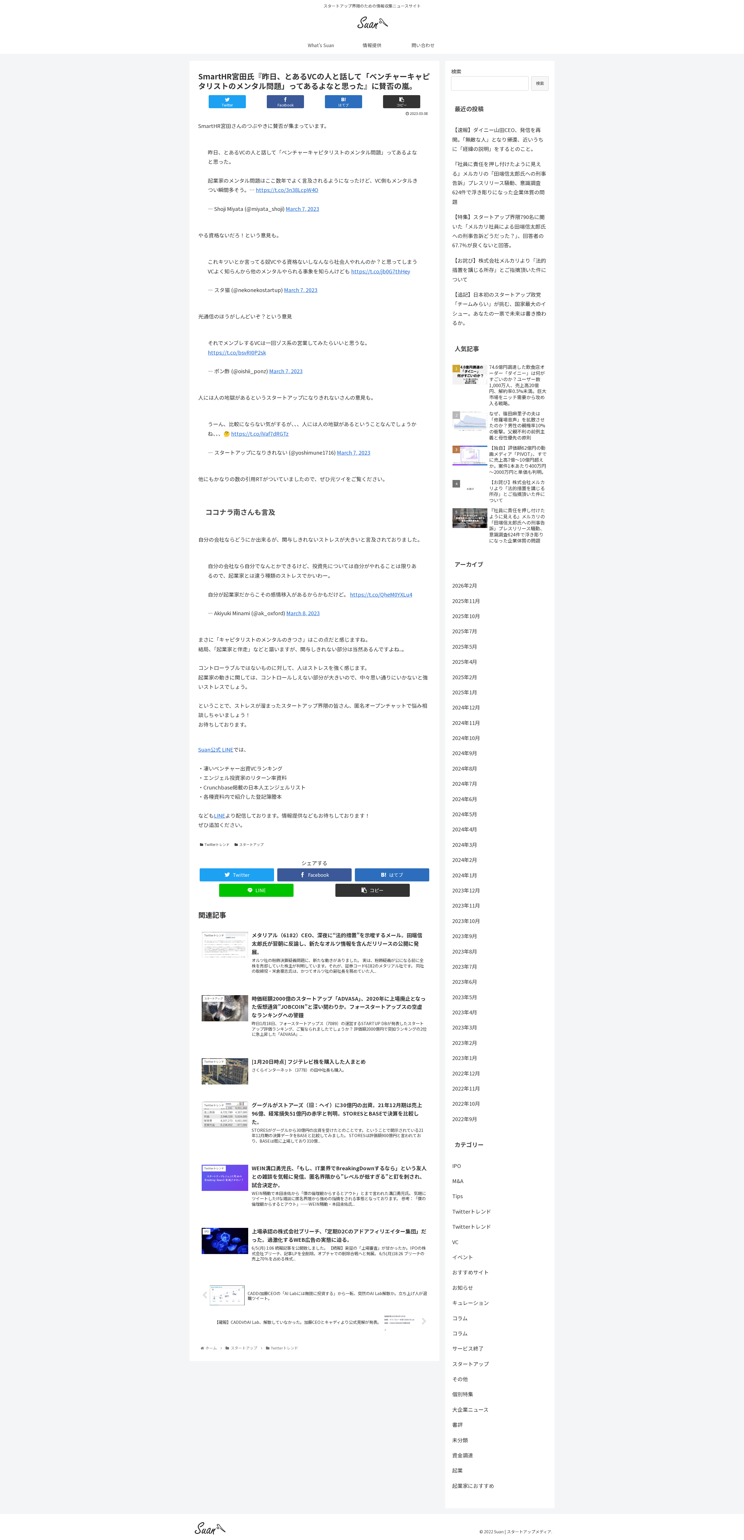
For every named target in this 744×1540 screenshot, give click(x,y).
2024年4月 (464, 829)
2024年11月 (466, 722)
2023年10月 (466, 920)
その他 (460, 1379)
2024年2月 (464, 859)
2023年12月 (466, 890)
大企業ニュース (470, 1409)
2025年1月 (464, 692)
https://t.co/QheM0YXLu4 (381, 594)
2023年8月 (464, 951)
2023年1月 (464, 1057)
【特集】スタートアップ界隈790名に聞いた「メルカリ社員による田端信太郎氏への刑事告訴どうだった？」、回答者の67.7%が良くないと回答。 (499, 231)
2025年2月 (464, 676)
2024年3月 (464, 844)
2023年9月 (464, 936)
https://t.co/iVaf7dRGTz (260, 433)
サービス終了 (468, 1348)
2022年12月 (466, 1073)
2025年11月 (466, 600)
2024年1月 (464, 875)
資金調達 (462, 1455)
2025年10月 (466, 616)
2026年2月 (464, 585)
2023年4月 (464, 1012)
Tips (457, 1196)
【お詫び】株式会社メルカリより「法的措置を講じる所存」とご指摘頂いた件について (499, 270)
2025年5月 (464, 646)
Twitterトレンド (217, 844)
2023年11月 (466, 905)
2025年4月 (464, 661)
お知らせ (462, 1287)
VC (455, 1241)
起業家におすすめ (473, 1485)
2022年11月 (466, 1088)
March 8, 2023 (303, 613)
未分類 (460, 1439)
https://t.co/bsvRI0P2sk (237, 352)
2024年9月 (464, 753)
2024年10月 (466, 737)
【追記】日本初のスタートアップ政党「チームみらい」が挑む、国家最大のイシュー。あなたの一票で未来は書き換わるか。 (499, 308)
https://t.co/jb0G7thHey (380, 271)
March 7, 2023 (302, 208)
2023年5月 (464, 996)
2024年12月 (466, 707)
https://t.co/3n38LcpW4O (287, 189)
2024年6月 (464, 798)
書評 (457, 1424)
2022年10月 (466, 1103)
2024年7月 (464, 783)
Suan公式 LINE (215, 749)
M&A (457, 1181)
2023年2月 (464, 1042)
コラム (460, 1318)
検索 (456, 71)
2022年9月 (464, 1118)
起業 (457, 1470)
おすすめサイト (470, 1272)
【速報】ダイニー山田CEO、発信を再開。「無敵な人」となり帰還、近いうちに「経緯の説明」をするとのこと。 (497, 139)
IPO (456, 1165)
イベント (462, 1257)
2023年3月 (464, 1027)
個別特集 (462, 1394)
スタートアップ (251, 844)
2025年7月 (464, 631)
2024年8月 (464, 768)
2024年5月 (464, 814)
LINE (219, 815)
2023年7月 (464, 966)
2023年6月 (464, 981)
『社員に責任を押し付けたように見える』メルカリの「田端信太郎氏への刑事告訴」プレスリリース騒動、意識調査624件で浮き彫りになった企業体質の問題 (499, 182)
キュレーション (470, 1302)
